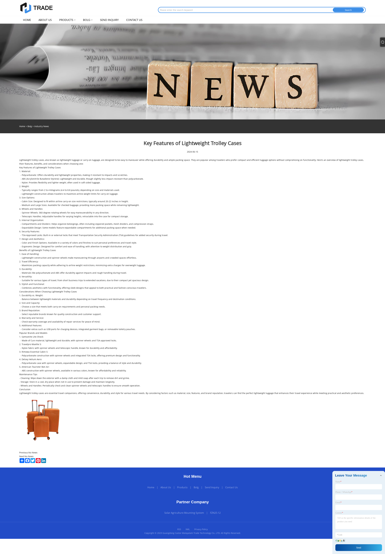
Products (182, 487)
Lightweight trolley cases (31, 393)
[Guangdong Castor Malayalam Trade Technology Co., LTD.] (36, 7)
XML (188, 529)
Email (338, 502)
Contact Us (231, 487)
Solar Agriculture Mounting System (184, 512)
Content (339, 513)
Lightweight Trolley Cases (48, 167)
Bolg (30, 126)
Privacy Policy (201, 529)
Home (150, 487)
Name (338, 482)
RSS (179, 529)
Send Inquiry (212, 487)
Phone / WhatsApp (343, 492)
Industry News (41, 126)
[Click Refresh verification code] (340, 540)
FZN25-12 (215, 512)
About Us (165, 487)
